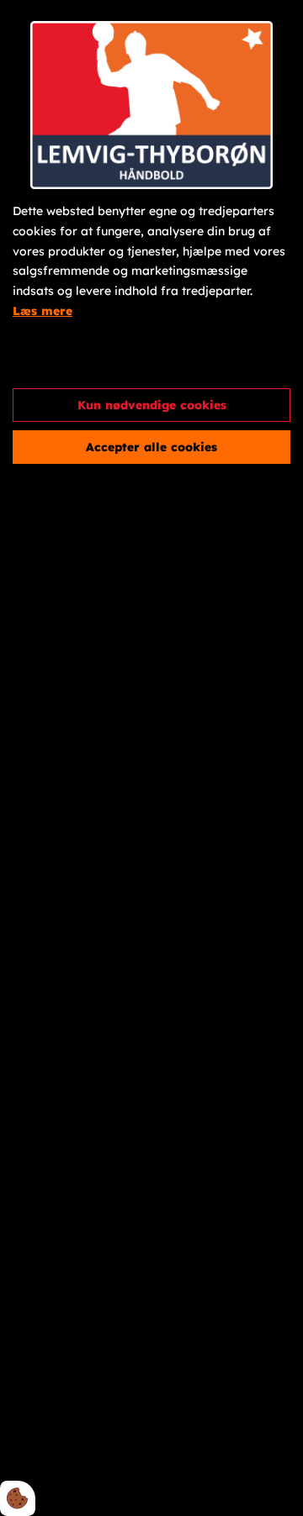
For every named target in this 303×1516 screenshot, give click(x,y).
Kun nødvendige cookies (151, 405)
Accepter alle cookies (151, 447)
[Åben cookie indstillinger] (17, 1498)
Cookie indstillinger (73, 360)
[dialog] (151, 758)
